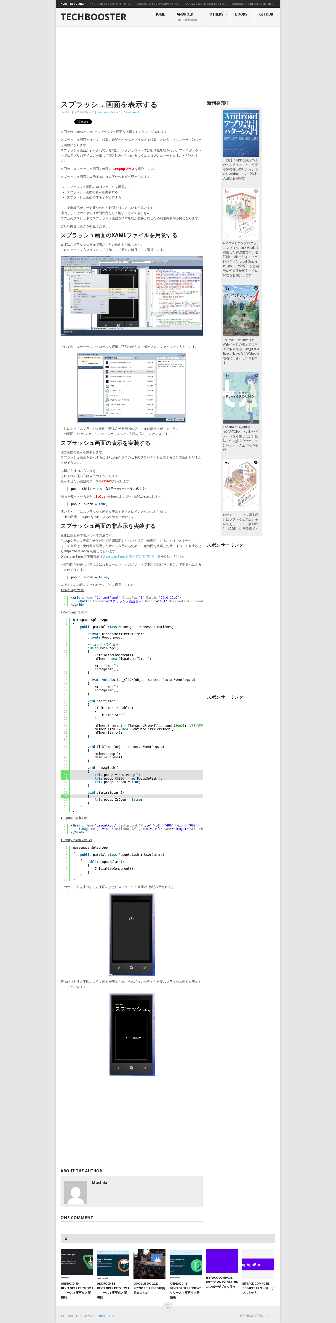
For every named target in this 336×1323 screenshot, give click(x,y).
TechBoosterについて (257, 1316)
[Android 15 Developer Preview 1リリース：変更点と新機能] (77, 1264)
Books (241, 14)
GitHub (266, 14)
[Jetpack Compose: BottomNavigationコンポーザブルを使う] (222, 1261)
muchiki (65, 112)
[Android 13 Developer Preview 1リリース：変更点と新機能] (186, 1264)
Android (187, 16)
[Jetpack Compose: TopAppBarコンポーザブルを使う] (258, 1264)
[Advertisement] (168, 61)
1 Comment (131, 112)
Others (216, 14)
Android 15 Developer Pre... (110, 3)
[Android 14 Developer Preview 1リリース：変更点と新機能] (113, 1264)
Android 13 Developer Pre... (253, 3)
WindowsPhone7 (109, 112)
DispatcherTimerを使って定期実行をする (132, 556)
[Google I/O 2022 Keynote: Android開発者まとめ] (149, 1264)
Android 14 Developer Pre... (158, 3)
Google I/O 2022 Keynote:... (205, 3)
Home (160, 14)
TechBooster (94, 17)
